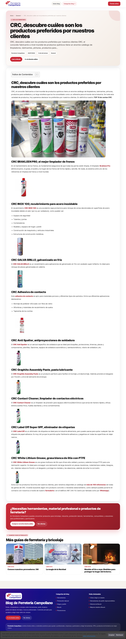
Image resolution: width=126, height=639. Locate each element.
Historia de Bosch (95, 604)
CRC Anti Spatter (20, 344)
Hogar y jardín (61, 604)
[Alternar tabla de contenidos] (36, 74)
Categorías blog (69, 3)
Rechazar (119, 635)
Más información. (89, 636)
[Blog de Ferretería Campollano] (13, 3)
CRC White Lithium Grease (24, 462)
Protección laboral (63, 601)
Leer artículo (16, 59)
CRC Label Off (19, 431)
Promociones (61, 610)
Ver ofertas (41, 524)
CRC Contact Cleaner (22, 403)
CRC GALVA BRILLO (21, 264)
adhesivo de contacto (24, 296)
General (18, 15)
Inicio (11, 15)
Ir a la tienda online (31, 59)
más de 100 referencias (96, 485)
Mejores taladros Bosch (97, 607)
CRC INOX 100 (30, 208)
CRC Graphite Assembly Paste (25, 374)
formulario (49, 491)
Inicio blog (56, 3)
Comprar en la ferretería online (22, 524)
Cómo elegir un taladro (97, 597)
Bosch (59, 607)
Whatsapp (104, 491)
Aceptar (111, 635)
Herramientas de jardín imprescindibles (102, 601)
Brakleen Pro (105, 166)
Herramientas (61, 597)
